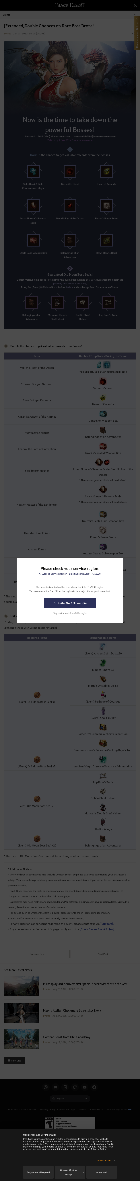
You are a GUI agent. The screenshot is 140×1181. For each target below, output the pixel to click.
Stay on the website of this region (70, 613)
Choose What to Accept (68, 1172)
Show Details (104, 1160)
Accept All (101, 1172)
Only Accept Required (38, 1172)
